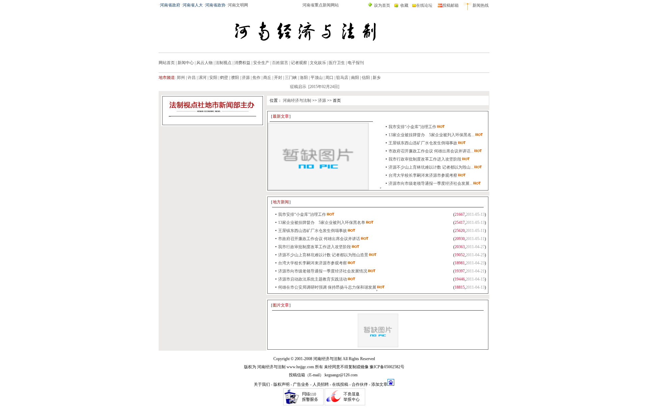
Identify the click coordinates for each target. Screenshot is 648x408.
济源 (246, 77)
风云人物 (204, 62)
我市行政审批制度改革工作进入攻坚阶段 (424, 159)
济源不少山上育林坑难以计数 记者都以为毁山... (431, 167)
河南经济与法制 (297, 100)
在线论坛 (424, 5)
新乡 (377, 77)
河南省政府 (170, 5)
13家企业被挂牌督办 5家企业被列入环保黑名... (431, 135)
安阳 (213, 77)
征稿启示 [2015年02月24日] (310, 86)
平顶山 (316, 77)
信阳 (366, 77)
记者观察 (299, 62)
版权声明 (281, 384)
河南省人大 (193, 5)
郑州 (181, 77)
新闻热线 (481, 5)
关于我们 (262, 384)
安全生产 (261, 62)
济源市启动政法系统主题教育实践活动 (312, 279)
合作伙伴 (360, 384)
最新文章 (281, 116)
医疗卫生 (337, 62)
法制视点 (223, 62)
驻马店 (342, 77)
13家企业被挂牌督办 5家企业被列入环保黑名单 (321, 222)
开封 (278, 77)
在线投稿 (340, 384)
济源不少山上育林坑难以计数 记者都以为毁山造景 (323, 255)
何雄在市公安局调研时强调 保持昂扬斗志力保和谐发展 (327, 287)
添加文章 (379, 384)
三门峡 (291, 77)
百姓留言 (280, 62)
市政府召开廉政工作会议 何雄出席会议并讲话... (431, 151)
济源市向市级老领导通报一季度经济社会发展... (430, 183)
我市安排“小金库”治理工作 (412, 126)
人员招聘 (321, 384)
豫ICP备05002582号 (387, 367)
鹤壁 (224, 77)
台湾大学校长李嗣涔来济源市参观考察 (422, 175)
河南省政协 (215, 5)
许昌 (192, 77)
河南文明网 (238, 5)
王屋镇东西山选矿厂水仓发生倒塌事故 (422, 143)
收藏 (404, 5)
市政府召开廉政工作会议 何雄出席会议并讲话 (319, 238)
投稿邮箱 (450, 5)
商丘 (267, 77)
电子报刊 (356, 62)
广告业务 (301, 384)
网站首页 (167, 62)
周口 (329, 77)
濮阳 (235, 77)
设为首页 (382, 5)
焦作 (256, 77)
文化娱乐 (318, 62)
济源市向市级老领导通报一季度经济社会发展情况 (322, 271)
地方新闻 (281, 202)
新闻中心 (186, 62)
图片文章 (281, 305)
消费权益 (242, 62)
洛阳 (304, 77)
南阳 (355, 77)
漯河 (202, 77)
